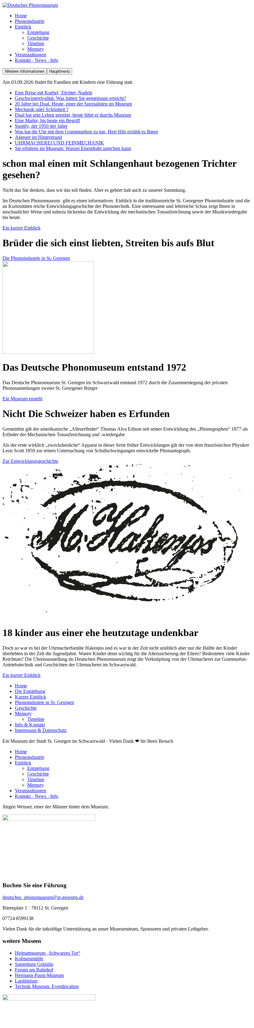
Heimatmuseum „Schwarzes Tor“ (47, 953)
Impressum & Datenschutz (41, 730)
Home (21, 685)
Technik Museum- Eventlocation (47, 986)
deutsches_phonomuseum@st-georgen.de (43, 897)
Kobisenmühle (29, 958)
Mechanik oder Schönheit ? (41, 109)
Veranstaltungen (30, 790)
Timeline (35, 719)
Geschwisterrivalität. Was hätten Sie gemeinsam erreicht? (70, 98)
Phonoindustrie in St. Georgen (44, 702)
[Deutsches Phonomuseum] (30, 5)
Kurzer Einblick (30, 696)
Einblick (23, 762)
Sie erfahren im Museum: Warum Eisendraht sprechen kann (73, 148)
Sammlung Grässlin (34, 964)
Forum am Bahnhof (34, 969)
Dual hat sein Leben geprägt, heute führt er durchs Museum (73, 115)
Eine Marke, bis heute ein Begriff (47, 120)
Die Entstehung (30, 691)
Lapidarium (26, 980)
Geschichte (26, 708)
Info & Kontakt (30, 724)
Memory (23, 713)
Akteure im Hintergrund (38, 137)
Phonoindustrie (29, 757)
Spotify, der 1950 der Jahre (41, 126)
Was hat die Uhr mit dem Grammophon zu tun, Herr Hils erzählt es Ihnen (86, 131)
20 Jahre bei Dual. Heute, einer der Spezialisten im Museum (73, 103)
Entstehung (38, 768)
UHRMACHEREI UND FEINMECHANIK (59, 142)
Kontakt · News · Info (36, 796)
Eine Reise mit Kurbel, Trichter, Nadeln (53, 92)
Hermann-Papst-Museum (39, 975)
